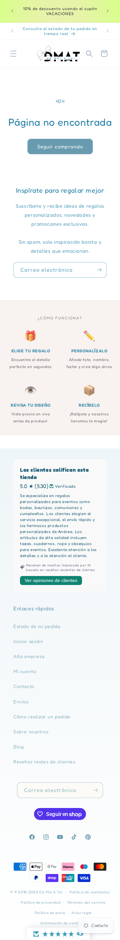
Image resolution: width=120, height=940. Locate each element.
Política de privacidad (40, 902)
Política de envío (50, 912)
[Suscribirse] (99, 270)
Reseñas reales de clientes (44, 761)
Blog (18, 746)
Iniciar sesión (28, 641)
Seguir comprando (60, 146)
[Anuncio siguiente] (107, 11)
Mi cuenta (24, 671)
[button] (13, 53)
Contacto (23, 686)
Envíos (21, 701)
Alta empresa (28, 656)
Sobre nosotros (30, 731)
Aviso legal (81, 912)
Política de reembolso (90, 892)
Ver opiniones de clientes (51, 580)
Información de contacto (63, 923)
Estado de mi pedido (36, 626)
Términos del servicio (86, 902)
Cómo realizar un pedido (42, 716)
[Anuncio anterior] (12, 11)
